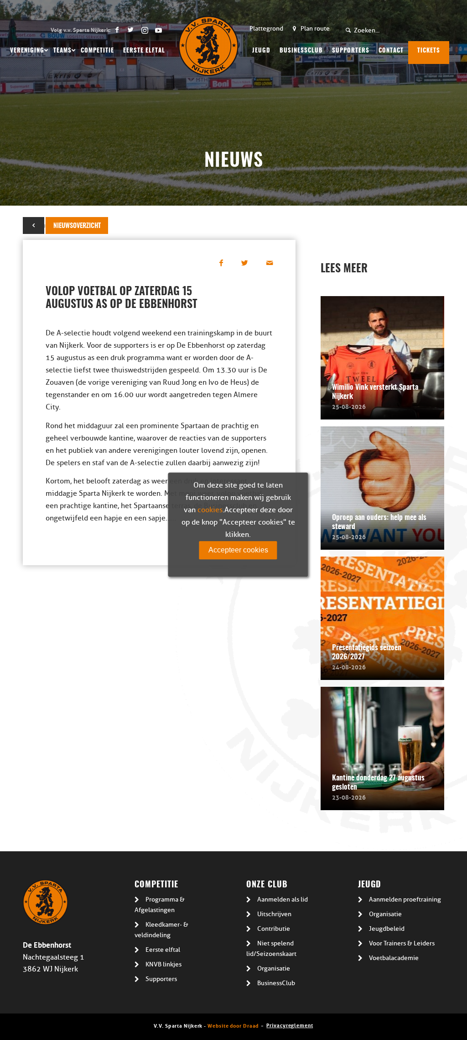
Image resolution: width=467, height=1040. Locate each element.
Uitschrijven (274, 914)
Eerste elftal (162, 950)
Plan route (315, 28)
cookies (210, 510)
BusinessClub (276, 983)
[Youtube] (158, 30)
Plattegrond (266, 28)
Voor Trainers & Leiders (402, 943)
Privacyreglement (289, 1025)
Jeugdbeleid (387, 929)
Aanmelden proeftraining (405, 899)
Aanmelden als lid (282, 899)
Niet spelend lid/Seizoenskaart (271, 948)
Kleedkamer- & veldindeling (161, 930)
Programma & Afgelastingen (160, 905)
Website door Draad (233, 1025)
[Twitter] (130, 30)
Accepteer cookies (238, 550)
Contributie (273, 929)
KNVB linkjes (163, 964)
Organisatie (273, 968)
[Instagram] (144, 30)
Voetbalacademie (394, 958)
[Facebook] (117, 30)
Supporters (161, 979)
